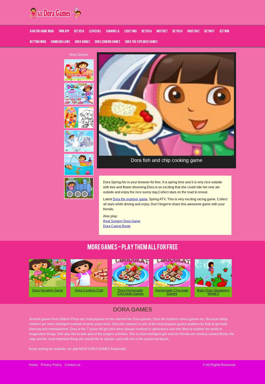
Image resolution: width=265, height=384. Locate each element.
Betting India (38, 42)
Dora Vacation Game (47, 290)
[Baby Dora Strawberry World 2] (213, 286)
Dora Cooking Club (89, 290)
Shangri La (112, 31)
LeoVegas (95, 31)
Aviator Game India (42, 31)
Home (33, 365)
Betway (209, 31)
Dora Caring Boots (116, 226)
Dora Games (82, 42)
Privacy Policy (51, 365)
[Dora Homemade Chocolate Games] (130, 286)
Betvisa (79, 31)
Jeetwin (224, 31)
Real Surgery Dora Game (121, 221)
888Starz (193, 31)
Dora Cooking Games (107, 42)
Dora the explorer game (130, 199)
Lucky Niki (130, 31)
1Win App (64, 31)
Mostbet (162, 31)
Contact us (72, 365)
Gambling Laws (60, 42)
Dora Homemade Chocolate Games (130, 292)
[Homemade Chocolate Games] (171, 286)
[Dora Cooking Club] (89, 286)
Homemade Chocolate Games (171, 292)
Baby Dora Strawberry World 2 (213, 292)
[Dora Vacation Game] (47, 286)
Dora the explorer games (141, 42)
